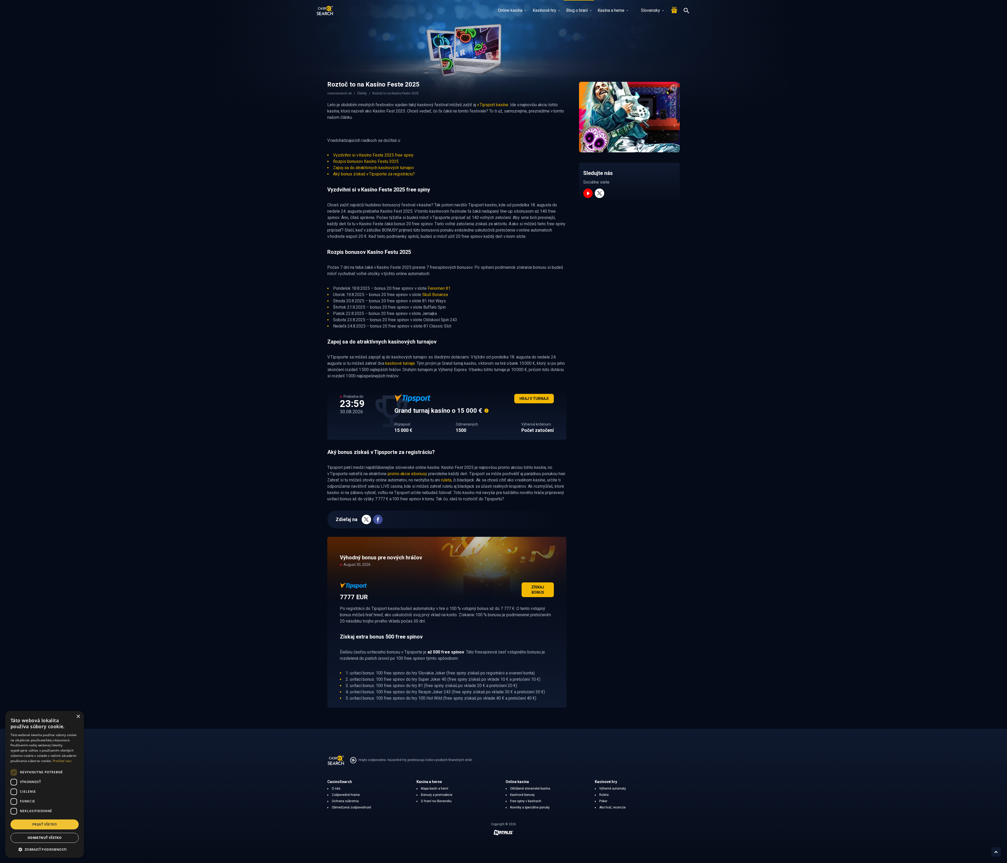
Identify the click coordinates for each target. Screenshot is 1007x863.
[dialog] (44, 784)
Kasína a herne (611, 10)
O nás (336, 788)
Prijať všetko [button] (44, 824)
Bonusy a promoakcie (436, 795)
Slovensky (650, 10)
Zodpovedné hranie (346, 795)
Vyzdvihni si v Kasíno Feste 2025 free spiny (373, 155)
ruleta (446, 480)
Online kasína (510, 10)
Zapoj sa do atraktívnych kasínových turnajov (373, 167)
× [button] (78, 717)
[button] (44, 849)
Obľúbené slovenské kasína (530, 788)
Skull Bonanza (435, 294)
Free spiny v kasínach (525, 801)
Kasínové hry (544, 10)
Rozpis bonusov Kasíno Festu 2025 (366, 161)
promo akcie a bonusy (407, 473)
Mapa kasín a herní (434, 788)
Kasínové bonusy (522, 795)
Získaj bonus (537, 589)
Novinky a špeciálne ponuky (530, 807)
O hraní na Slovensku (436, 801)
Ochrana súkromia (345, 801)
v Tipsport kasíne (492, 104)
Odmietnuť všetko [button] (45, 837)
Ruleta (604, 795)
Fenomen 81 (439, 288)
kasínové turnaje (400, 363)
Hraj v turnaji (534, 398)
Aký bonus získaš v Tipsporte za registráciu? (374, 173)
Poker (603, 801)
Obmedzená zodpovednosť (351, 807)
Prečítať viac (62, 761)
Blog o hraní (577, 10)
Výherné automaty (612, 788)
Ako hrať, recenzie (612, 807)
